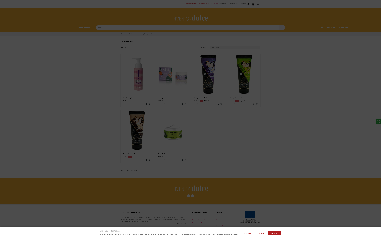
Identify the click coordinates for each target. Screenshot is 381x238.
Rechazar (261, 233)
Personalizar (247, 233)
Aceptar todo (274, 233)
